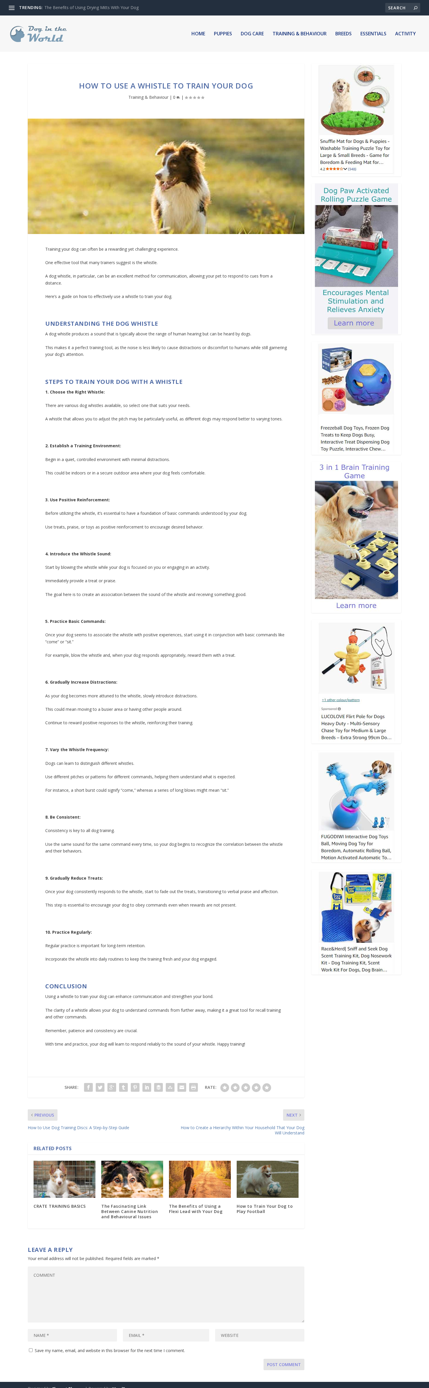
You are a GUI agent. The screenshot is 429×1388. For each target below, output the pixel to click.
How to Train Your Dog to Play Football (265, 1208)
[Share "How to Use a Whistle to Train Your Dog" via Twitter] (100, 1087)
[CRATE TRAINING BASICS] (64, 1179)
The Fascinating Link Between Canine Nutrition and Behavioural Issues (129, 1211)
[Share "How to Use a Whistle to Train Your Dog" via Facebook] (88, 1087)
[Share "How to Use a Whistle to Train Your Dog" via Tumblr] (123, 1087)
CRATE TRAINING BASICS (60, 1206)
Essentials (373, 34)
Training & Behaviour (300, 34)
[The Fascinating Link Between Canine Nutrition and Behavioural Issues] (132, 1179)
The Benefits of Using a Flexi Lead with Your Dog (195, 1208)
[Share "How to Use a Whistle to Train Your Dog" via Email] (182, 1087)
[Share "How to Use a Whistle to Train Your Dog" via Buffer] (158, 1087)
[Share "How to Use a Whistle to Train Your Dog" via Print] (193, 1087)
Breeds (343, 34)
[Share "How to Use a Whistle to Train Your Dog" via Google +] (112, 1087)
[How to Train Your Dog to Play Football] (268, 1179)
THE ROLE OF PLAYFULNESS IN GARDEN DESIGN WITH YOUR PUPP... (111, 7)
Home (198, 34)
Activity (405, 34)
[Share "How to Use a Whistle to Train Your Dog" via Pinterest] (135, 1087)
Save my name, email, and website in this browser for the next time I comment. (110, 1350)
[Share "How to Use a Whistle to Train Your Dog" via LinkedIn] (147, 1087)
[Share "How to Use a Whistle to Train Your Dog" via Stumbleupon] (170, 1087)
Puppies (223, 34)
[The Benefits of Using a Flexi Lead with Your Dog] (200, 1179)
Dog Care (252, 34)
